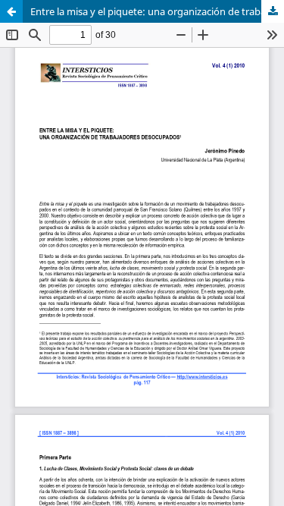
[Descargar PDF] (272, 11)
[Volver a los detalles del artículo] (11, 11)
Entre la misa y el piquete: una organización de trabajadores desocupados (157, 11)
